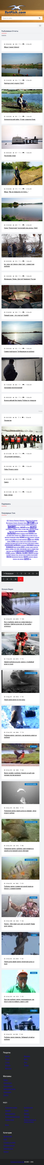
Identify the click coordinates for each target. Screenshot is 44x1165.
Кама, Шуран (8, 495)
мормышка (12, 537)
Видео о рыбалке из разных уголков (30, 1121)
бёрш (31, 525)
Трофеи (34, 635)
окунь (37, 539)
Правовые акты (8, 1148)
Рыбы (5, 1139)
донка (36, 529)
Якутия (30, 522)
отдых (21, 541)
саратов (35, 547)
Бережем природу (9, 1145)
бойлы (28, 525)
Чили (25, 523)
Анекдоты (8, 1068)
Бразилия (34, 520)
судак (8, 553)
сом (12, 551)
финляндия (15, 557)
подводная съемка (33, 543)
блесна (23, 525)
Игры (25, 1062)
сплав (36, 551)
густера (23, 529)
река (22, 547)
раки (15, 547)
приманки (9, 547)
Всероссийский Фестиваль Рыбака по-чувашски (20, 400)
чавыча (35, 557)
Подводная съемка (31, 673)
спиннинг (29, 550)
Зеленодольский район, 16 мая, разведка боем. (20, 119)
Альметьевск (8, 1083)
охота (25, 541)
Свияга (6, 482)
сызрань (12, 553)
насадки (27, 537)
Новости (7, 1065)
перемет (34, 541)
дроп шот (11, 531)
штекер (22, 559)
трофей (8, 555)
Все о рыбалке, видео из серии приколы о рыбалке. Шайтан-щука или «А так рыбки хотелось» (18, 624)
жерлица (21, 531)
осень (13, 541)
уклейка (28, 555)
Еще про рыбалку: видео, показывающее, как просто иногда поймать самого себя (19, 1001)
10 (15, 579)
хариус (25, 557)
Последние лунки (10, 156)
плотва (20, 543)
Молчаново (9, 523)
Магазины (27, 1056)
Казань (6, 1080)
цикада (31, 557)
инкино (18, 533)
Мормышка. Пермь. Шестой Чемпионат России (20, 279)
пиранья (7, 543)
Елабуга (6, 1095)
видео (12, 526)
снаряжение (23, 549)
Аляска (11, 520)
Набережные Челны (9, 1089)
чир (18, 559)
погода (25, 543)
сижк (17, 549)
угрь (17, 555)
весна (35, 525)
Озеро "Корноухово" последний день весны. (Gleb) (21, 228)
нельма (37, 537)
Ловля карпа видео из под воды (14, 700)
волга (33, 527)
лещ (23, 535)
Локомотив (7, 420)
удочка (20, 555)
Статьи (7, 1062)
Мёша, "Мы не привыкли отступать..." (16, 192)
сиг (15, 549)
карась (31, 533)
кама (26, 533)
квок (13, 535)
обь (29, 539)
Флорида (20, 523)
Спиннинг (33, 897)
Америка (16, 520)
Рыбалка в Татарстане (17, 1162)
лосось (35, 535)
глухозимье (9, 529)
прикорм (36, 545)
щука (26, 558)
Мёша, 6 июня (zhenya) (11, 47)
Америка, (22, 520)
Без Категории (28, 1107)
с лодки (27, 547)
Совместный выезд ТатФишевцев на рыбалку (19, 351)
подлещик (23, 545)
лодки (31, 535)
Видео (26, 1059)
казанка (22, 533)
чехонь (15, 559)
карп (35, 533)
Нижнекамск (7, 1092)
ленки (16, 535)
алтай (36, 523)
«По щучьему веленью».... (12, 457)
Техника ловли (9, 1120)
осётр (17, 541)
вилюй (22, 527)
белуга (19, 525)
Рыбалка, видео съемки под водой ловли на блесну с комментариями (18, 887)
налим (22, 537)
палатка (29, 541)
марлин (7, 537)
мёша (17, 537)
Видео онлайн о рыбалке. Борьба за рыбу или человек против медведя (19, 774)
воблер (27, 527)
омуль (9, 541)
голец (19, 529)
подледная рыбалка (12, 545)
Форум (7, 1056)
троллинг (35, 553)
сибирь (12, 549)
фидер (8, 557)
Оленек (15, 523)
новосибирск (13, 539)
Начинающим (8, 1136)
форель (21, 557)
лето (20, 535)
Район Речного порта (11, 469)
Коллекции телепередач (12, 1117)
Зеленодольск (8, 1086)
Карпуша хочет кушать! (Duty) (14, 83)
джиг (27, 529)
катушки (9, 535)
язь (30, 559)
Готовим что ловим (9, 1142)
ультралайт (34, 555)
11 (20, 579)
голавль (15, 529)
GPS (8, 520)
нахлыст (32, 537)
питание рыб (14, 543)
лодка (27, 535)
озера (32, 539)
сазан (31, 547)
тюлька (13, 555)
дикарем (31, 529)
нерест (7, 539)
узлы (24, 555)
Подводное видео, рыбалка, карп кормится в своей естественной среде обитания (19, 850)
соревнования (19, 551)
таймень (18, 553)
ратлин (18, 547)
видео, (18, 527)
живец (26, 531)
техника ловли (27, 553)
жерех (16, 531)
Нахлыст (26, 1114)
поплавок (30, 545)
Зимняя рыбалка (10, 1114)
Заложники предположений (13, 388)
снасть (29, 549)
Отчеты (7, 1059)
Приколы (33, 595)
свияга (7, 549)
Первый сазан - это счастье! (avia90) (16, 315)
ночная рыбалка (22, 539)
